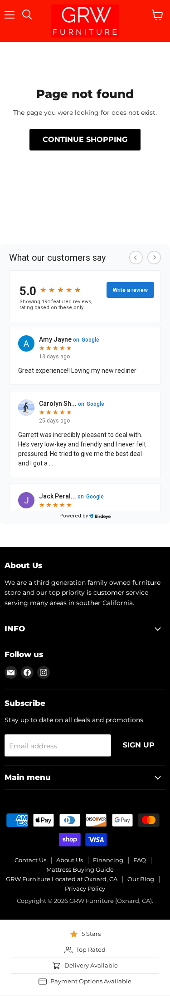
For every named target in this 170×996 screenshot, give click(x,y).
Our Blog (140, 879)
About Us (69, 860)
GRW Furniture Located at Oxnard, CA (61, 879)
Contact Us (30, 860)
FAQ (139, 860)
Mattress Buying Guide (80, 869)
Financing (108, 860)
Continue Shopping (85, 139)
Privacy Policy (85, 888)
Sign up (139, 745)
